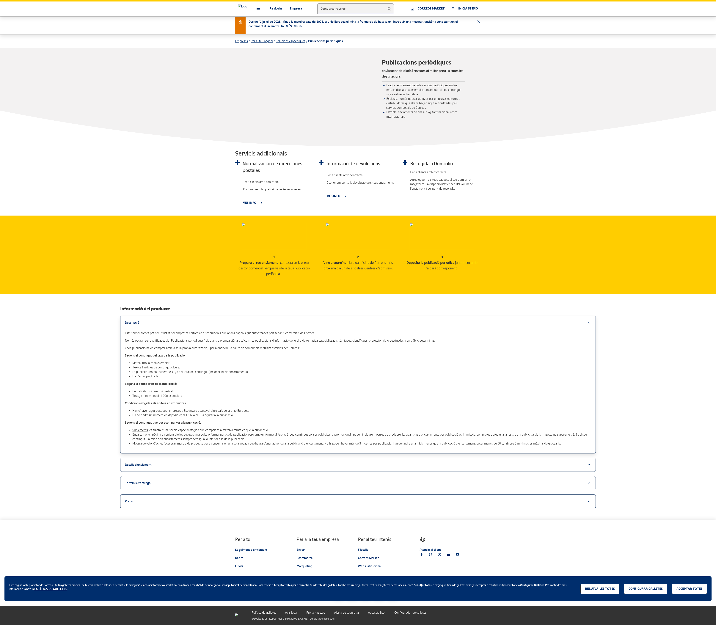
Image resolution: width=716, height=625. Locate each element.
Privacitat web (315, 612)
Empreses (241, 41)
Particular (275, 8)
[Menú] (255, 8)
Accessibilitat (376, 612)
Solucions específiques (290, 41)
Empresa (296, 8)
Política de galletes (264, 612)
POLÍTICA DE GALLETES (50, 589)
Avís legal (291, 612)
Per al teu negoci (262, 41)
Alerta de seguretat (346, 612)
